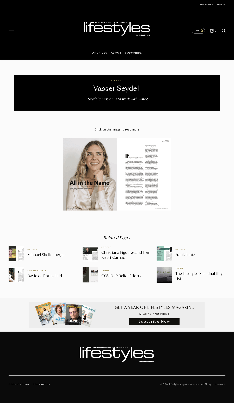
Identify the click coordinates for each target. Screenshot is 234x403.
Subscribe (206, 4)
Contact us (41, 384)
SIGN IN (221, 4)
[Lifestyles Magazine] (117, 28)
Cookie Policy (19, 384)
